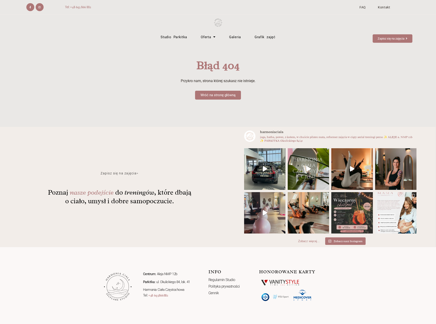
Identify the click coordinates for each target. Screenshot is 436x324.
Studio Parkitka (174, 37)
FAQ (362, 7)
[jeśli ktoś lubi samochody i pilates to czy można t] (264, 169)
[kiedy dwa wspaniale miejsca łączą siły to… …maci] (352, 213)
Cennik (213, 293)
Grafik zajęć (265, 37)
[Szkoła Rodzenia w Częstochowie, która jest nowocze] (395, 213)
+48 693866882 (158, 295)
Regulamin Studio (221, 280)
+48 (73, 7)
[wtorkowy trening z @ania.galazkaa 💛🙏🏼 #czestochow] (264, 213)
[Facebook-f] (30, 7)
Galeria (235, 37)
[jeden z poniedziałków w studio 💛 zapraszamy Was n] (352, 169)
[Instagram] (40, 7)
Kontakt (384, 7)
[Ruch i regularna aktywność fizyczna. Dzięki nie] (308, 169)
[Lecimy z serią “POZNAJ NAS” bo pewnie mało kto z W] (395, 169)
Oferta (206, 37)
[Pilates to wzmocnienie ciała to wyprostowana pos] (308, 213)
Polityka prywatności (224, 286)
